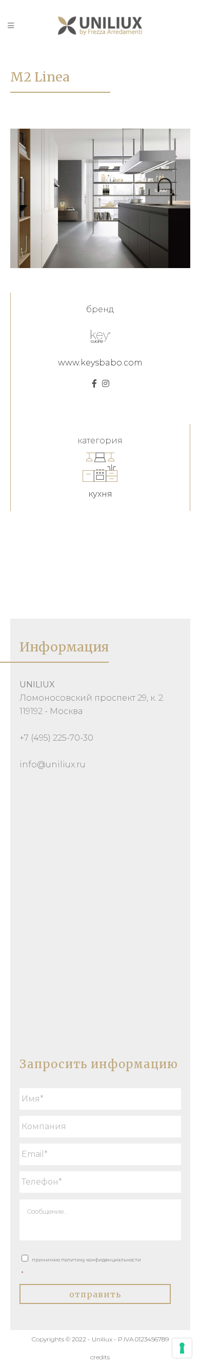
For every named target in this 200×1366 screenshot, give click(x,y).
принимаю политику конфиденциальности (81, 1266)
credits (100, 1357)
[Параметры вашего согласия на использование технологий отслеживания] (182, 1348)
